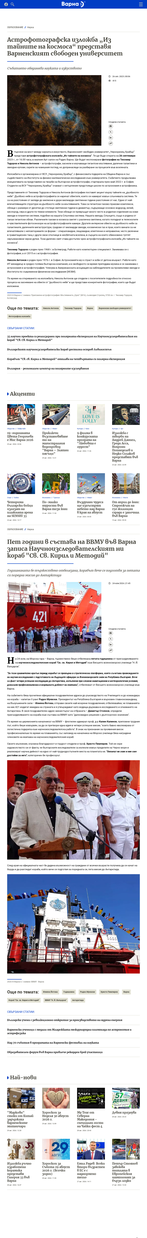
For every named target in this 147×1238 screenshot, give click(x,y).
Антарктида (78, 1000)
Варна (90, 308)
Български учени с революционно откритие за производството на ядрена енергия (64, 1020)
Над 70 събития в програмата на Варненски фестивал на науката (53, 1042)
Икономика (46, 498)
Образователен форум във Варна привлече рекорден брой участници (55, 1052)
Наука (30, 27)
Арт (122, 429)
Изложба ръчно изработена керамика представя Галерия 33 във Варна (19, 1172)
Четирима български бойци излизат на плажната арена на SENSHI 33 (20, 509)
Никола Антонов (51, 308)
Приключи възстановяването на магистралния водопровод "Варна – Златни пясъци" (55, 443)
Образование (15, 27)
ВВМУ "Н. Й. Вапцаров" (55, 1000)
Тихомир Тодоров (72, 308)
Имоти (125, 498)
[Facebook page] (6, 5)
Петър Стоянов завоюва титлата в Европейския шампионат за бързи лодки (125, 1172)
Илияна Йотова (50, 992)
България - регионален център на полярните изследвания (48, 368)
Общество (11, 429)
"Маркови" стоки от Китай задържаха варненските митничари (20, 1119)
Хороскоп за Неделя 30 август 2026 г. (55, 1116)
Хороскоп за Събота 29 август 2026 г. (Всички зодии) (56, 1169)
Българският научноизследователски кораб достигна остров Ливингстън (59, 349)
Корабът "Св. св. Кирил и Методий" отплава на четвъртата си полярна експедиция (66, 359)
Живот (54, 429)
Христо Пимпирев (109, 992)
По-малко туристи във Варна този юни (54, 505)
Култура (80, 429)
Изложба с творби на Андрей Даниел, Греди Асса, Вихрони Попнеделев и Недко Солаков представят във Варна (125, 446)
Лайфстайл (21, 429)
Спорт (9, 498)
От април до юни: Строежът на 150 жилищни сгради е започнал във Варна (126, 509)
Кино (87, 429)
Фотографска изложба (19, 316)
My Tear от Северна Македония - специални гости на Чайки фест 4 (90, 1119)
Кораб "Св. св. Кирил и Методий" (24, 1000)
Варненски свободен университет (115, 308)
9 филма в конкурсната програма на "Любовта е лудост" (87, 440)
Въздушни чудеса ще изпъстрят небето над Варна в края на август (91, 507)
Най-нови (23, 1077)
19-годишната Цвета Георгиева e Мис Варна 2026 (20, 436)
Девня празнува (124, 1112)
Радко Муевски (87, 992)
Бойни (16, 498)
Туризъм (56, 498)
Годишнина (68, 992)
